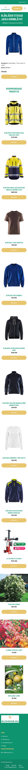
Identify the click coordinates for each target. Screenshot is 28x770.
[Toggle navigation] (25, 8)
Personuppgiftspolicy (11, 767)
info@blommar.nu (22, 2)
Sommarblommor (7, 742)
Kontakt (14, 765)
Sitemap (21, 767)
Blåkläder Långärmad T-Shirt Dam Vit (14, 458)
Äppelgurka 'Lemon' (14, 696)
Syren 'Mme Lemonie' (14, 604)
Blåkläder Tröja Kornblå (14, 295)
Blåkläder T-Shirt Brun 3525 (14, 243)
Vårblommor (6, 739)
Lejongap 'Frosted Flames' (14, 650)
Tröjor (18, 63)
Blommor (5, 736)
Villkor (20, 765)
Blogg (4, 746)
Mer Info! (14, 76)
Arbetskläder (12, 63)
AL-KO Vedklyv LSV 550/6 (14, 558)
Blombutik (17, 8)
